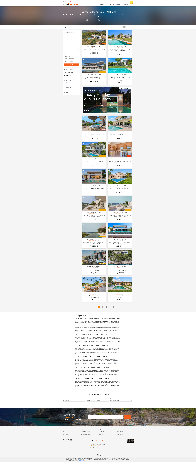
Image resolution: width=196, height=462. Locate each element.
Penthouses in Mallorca (114, 402)
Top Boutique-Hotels (120, 434)
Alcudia (65, 82)
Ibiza (114, 4)
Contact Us (65, 432)
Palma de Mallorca (68, 87)
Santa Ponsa (94, 385)
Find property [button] (103, 4)
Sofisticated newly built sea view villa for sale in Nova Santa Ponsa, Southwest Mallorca (94, 78)
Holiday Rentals (68, 70)
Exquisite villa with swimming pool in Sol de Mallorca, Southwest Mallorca (119, 189)
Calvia (65, 89)
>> (114, 307)
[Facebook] (95, 454)
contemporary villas (86, 327)
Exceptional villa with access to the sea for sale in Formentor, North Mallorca (120, 269)
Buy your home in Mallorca (85, 431)
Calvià (114, 330)
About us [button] (118, 4)
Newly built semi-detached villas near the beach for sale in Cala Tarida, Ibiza (94, 269)
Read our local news (120, 431)
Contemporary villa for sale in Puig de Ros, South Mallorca (120, 135)
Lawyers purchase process (103, 432)
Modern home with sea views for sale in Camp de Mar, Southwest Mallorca (94, 216)
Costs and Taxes (83, 432)
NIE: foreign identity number (85, 434)
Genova (108, 337)
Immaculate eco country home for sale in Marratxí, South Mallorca (120, 296)
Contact (126, 4)
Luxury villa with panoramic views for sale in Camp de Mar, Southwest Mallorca (120, 216)
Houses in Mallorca (66, 398)
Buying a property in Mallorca (85, 435)
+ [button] (66, 1)
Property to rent (68, 72)
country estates (115, 360)
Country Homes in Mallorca (115, 400)
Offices (64, 431)
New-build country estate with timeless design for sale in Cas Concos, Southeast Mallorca (120, 162)
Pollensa (66, 77)
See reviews (97, 451)
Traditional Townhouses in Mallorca (93, 400)
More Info (87, 110)
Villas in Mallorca (89, 398)
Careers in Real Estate (66, 435)
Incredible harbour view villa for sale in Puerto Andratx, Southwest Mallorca (94, 162)
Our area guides (119, 432)
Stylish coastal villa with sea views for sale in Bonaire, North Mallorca (94, 189)
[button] (70, 1)
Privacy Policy (99, 447)
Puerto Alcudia (67, 85)
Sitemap (105, 447)
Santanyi (66, 92)
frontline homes (114, 371)
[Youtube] (98, 454)
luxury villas (80, 338)
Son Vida (103, 337)
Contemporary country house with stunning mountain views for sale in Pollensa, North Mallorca (120, 50)
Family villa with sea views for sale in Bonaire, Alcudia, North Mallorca (94, 135)
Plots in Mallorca (66, 402)
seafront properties (82, 381)
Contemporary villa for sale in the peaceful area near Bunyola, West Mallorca (119, 242)
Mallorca (109, 4)
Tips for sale (101, 434)
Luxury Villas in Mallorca (67, 400)
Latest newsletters (119, 435)
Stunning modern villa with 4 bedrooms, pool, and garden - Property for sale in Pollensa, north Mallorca (120, 79)
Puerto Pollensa (67, 80)
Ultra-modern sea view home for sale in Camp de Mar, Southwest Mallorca (94, 242)
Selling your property (102, 431)
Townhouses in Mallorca (90, 402)
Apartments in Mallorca (114, 398)
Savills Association (66, 434)
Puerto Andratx (105, 330)
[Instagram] (101, 454)
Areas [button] (122, 4)
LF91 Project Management (80, 324)
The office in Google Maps (95, 445)
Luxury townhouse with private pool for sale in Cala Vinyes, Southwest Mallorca (94, 296)
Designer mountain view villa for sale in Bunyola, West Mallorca (94, 49)
